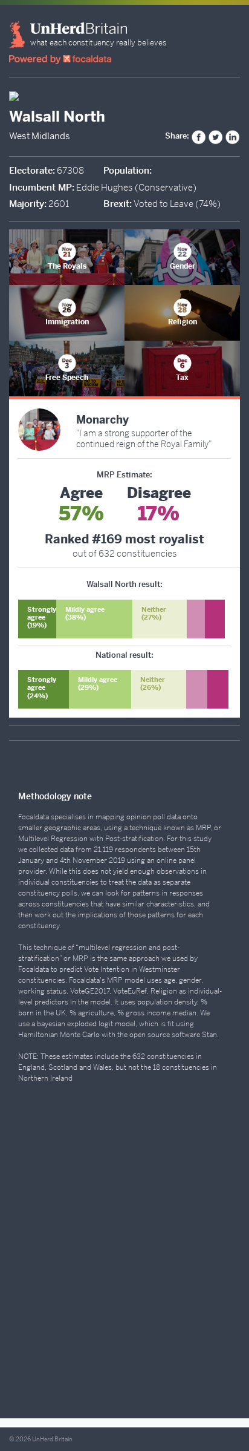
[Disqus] (124, 1255)
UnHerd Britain (52, 1439)
